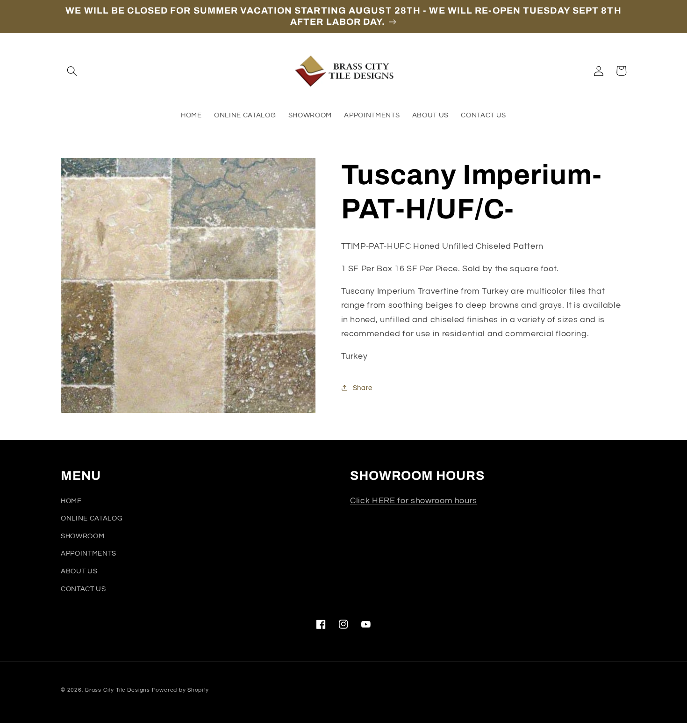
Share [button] (362, 387)
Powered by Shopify (180, 690)
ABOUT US (79, 571)
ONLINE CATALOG (91, 518)
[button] (72, 70)
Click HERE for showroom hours (413, 501)
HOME (71, 501)
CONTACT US (83, 589)
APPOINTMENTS (88, 553)
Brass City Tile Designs (117, 690)
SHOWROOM (82, 536)
